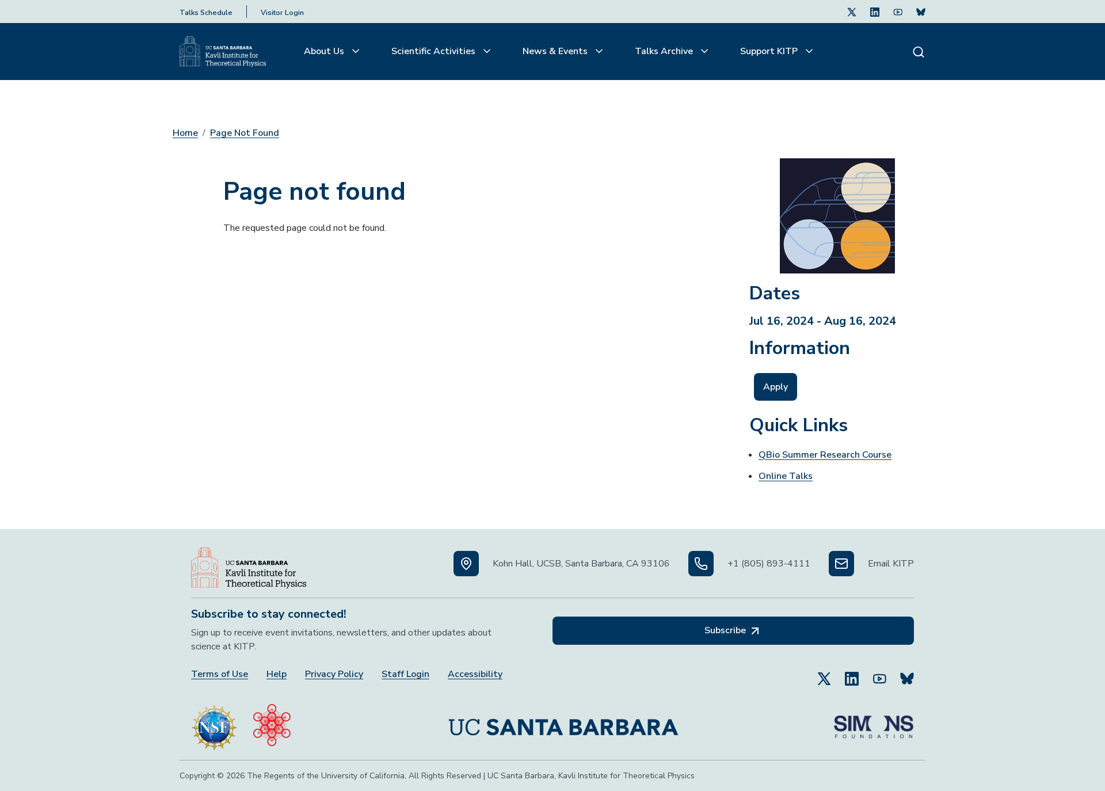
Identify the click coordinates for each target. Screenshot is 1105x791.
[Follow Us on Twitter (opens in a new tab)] (851, 11)
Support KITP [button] (770, 51)
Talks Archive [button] (665, 51)
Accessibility (475, 674)
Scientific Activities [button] (434, 51)
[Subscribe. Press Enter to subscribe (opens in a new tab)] (920, 11)
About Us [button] (325, 51)
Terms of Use (219, 674)
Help (276, 674)
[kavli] (272, 722)
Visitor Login (282, 12)
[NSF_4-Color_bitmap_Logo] (214, 722)
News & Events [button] (556, 51)
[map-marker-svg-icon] (466, 563)
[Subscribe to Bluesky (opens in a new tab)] (907, 673)
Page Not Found (244, 133)
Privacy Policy (334, 674)
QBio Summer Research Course (825, 454)
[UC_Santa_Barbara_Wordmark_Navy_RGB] (563, 722)
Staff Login (405, 674)
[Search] (918, 51)
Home (185, 133)
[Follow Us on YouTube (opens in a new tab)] (879, 673)
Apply (775, 387)
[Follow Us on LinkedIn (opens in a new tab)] (874, 11)
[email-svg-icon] (841, 563)
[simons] (873, 722)
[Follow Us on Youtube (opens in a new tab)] (897, 11)
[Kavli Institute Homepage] (223, 51)
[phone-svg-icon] (701, 563)
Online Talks (786, 476)
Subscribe (726, 630)
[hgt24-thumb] (837, 211)
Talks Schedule (206, 12)
